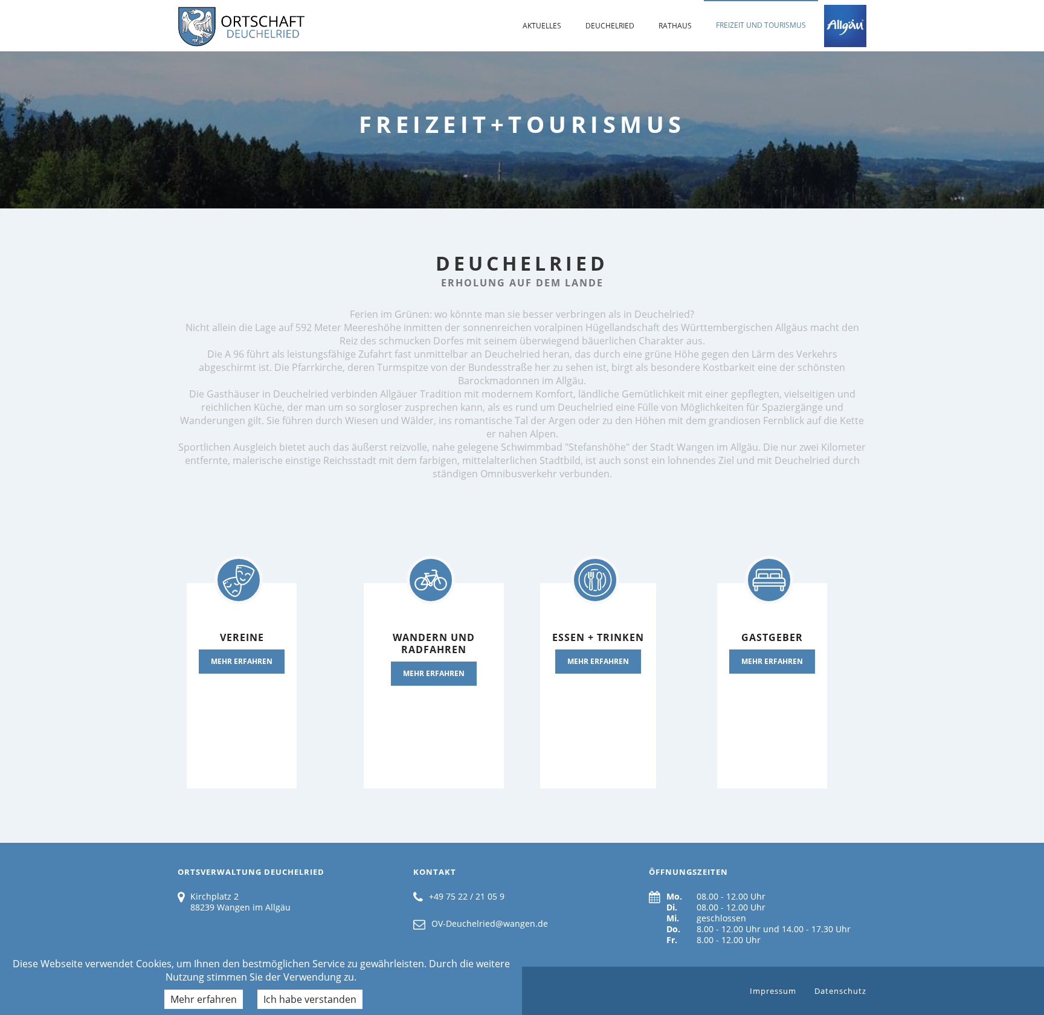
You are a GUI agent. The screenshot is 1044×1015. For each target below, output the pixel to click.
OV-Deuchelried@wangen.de (489, 923)
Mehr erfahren (203, 999)
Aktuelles (542, 26)
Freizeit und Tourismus (761, 25)
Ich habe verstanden (309, 999)
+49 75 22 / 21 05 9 (466, 896)
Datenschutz (840, 990)
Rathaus (675, 26)
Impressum (773, 990)
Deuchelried (609, 26)
